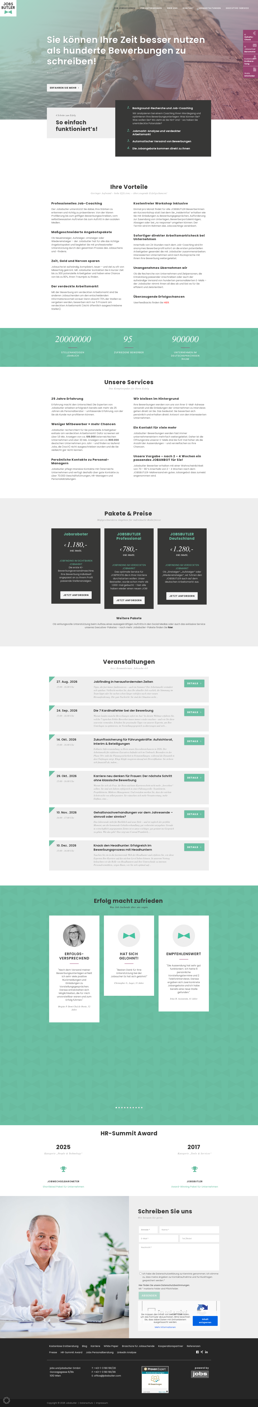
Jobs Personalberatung (99, 1352)
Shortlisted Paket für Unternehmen (63, 1186)
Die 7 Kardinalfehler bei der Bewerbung (123, 710)
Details (193, 683)
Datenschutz (86, 1402)
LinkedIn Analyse (126, 1352)
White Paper (111, 1346)
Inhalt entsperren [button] (205, 1321)
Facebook (197, 1353)
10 (141, 1107)
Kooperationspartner (170, 1346)
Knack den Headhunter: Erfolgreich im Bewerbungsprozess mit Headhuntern (123, 847)
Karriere (95, 1346)
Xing (202, 1353)
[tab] (165, 108)
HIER (166, 302)
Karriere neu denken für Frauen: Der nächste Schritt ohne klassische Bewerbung (133, 778)
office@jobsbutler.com (107, 1375)
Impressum (102, 1402)
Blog (84, 1346)
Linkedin (206, 1353)
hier (170, 627)
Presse (53, 1352)
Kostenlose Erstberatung (63, 1346)
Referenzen (193, 1346)
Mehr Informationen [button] (165, 1327)
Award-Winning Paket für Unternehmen (194, 1186)
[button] (6, 1400)
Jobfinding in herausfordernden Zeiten (123, 682)
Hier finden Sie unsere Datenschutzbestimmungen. (164, 1285)
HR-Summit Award (71, 1352)
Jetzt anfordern (76, 595)
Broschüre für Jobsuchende (138, 1346)
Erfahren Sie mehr (63, 88)
